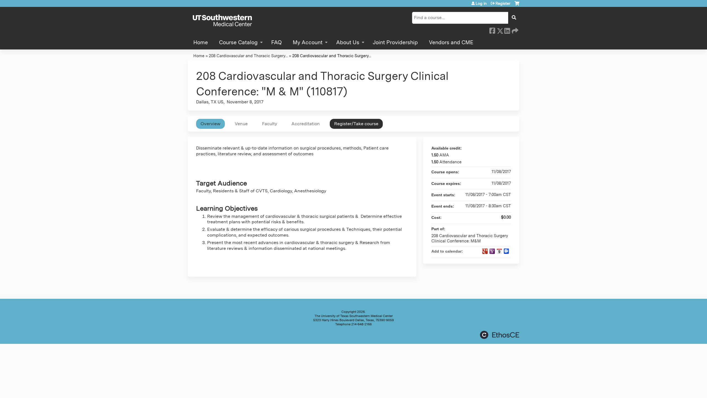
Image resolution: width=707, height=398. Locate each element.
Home (200, 42)
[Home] (222, 21)
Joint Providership (395, 42)
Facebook (492, 30)
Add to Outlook (506, 251)
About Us (347, 42)
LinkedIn (507, 30)
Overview (210, 123)
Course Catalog (238, 42)
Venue (241, 123)
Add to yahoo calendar (492, 251)
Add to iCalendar (499, 251)
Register (502, 3)
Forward (514, 30)
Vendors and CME (451, 42)
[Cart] (517, 5)
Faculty (269, 123)
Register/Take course (356, 123)
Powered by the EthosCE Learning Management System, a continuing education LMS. (499, 335)
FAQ (276, 42)
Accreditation (305, 123)
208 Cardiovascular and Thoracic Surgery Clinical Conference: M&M (469, 238)
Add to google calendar (485, 251)
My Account (308, 42)
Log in (481, 3)
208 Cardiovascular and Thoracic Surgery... (248, 55)
